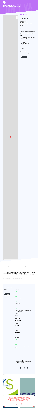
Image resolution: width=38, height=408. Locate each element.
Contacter (24, 57)
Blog (4, 374)
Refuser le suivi (18, 400)
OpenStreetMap (8, 259)
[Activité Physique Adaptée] (10, 137)
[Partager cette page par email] (22, 19)
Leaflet (5, 259)
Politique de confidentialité (24, 400)
